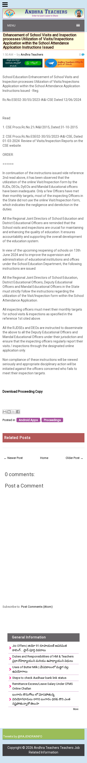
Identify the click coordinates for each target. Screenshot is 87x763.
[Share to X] (13, 411)
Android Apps (28, 420)
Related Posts (17, 437)
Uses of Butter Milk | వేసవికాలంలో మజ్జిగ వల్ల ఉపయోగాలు (40, 669)
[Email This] (4, 411)
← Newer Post (13, 458)
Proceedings (52, 420)
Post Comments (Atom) (37, 606)
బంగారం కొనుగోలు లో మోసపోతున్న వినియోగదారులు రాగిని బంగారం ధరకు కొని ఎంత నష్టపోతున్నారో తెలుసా (41, 699)
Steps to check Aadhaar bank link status (39, 678)
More (75, 709)
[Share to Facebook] (18, 411)
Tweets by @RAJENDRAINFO (22, 736)
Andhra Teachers (32, 54)
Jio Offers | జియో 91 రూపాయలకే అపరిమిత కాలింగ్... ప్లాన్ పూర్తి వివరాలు (39, 648)
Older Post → (74, 458)
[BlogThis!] (9, 411)
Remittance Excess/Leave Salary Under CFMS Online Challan (42, 686)
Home (44, 458)
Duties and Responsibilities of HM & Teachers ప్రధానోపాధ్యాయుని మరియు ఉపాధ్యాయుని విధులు (43, 659)
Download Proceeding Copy (23, 391)
